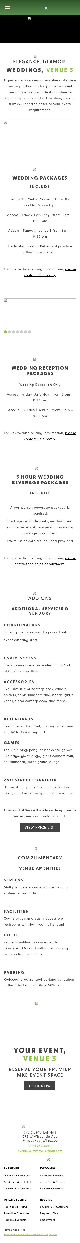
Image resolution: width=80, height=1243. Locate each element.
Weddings (47, 1168)
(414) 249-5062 (40, 1146)
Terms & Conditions (14, 1229)
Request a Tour (49, 1213)
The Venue (11, 1168)
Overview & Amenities (17, 1175)
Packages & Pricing (51, 1175)
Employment (47, 1219)
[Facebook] (37, 1159)
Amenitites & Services (52, 1182)
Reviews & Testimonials (17, 1188)
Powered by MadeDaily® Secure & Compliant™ (30, 1234)
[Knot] (29, 1159)
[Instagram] (32, 1159)
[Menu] (7, 8)
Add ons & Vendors (51, 1188)
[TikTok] (46, 1159)
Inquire (46, 1199)
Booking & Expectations (54, 1206)
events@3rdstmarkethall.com (40, 1151)
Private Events (15, 1199)
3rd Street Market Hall (17, 1182)
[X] (42, 1159)
